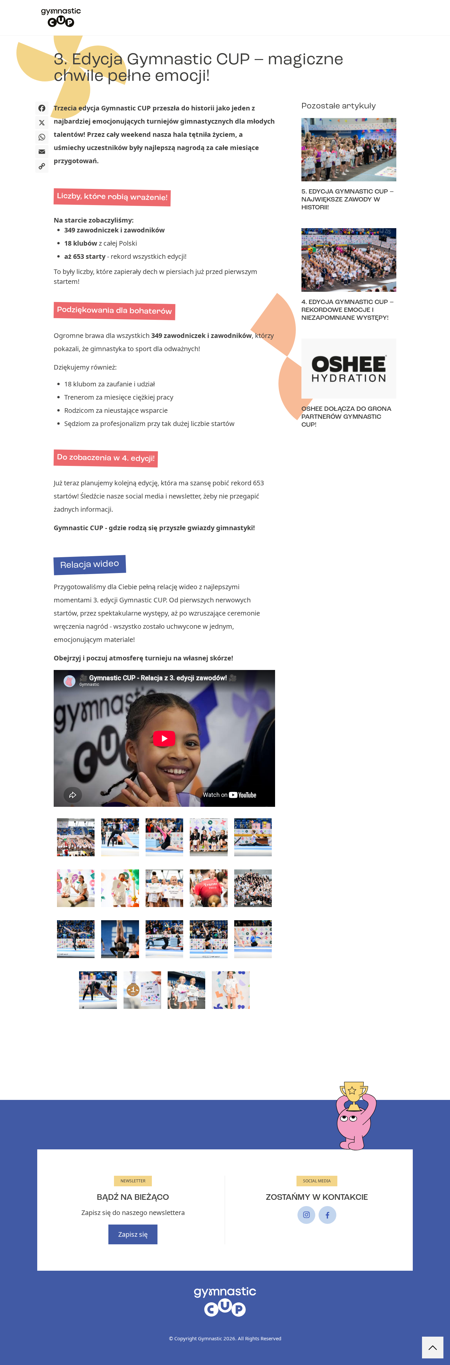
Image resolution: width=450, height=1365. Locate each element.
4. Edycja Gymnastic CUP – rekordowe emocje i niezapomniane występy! (347, 310)
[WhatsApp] (42, 138)
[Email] (42, 152)
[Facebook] (42, 109)
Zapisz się (133, 1234)
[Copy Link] (42, 167)
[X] (42, 123)
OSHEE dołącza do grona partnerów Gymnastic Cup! (346, 417)
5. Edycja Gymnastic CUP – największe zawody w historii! (347, 200)
